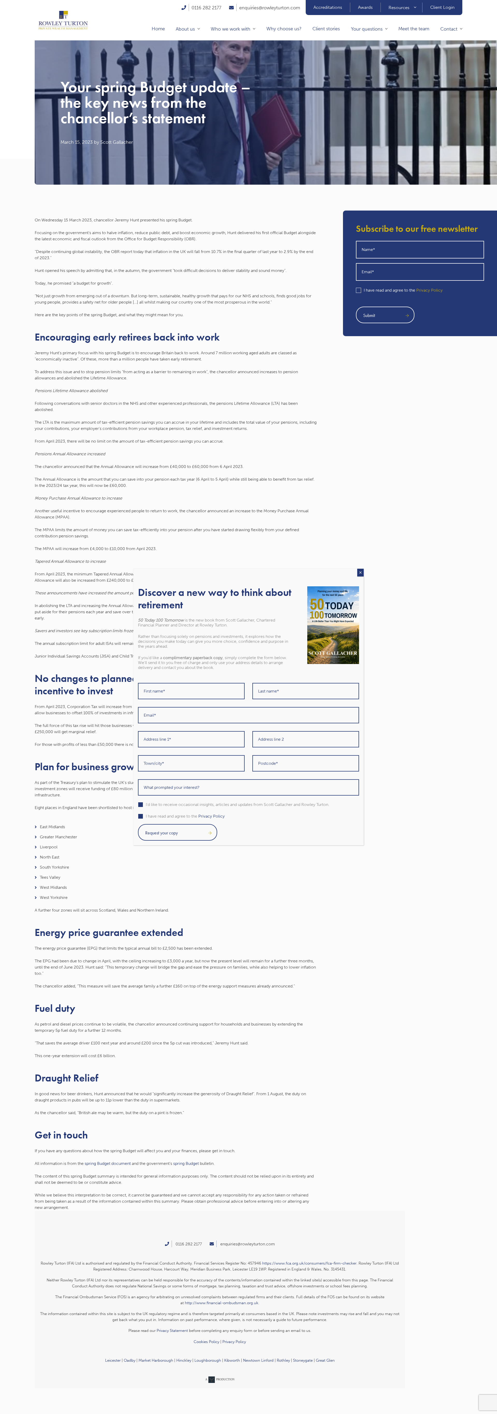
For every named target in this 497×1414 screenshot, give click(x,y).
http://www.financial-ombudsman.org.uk (221, 1303)
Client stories (326, 29)
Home (158, 29)
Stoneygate (303, 1360)
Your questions (367, 29)
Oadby (129, 1360)
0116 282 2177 (206, 8)
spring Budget (186, 1163)
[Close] (360, 572)
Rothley (283, 1360)
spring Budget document (108, 1163)
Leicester (113, 1360)
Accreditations (327, 7)
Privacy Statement (172, 1330)
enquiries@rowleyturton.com (269, 8)
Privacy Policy (429, 290)
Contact (448, 29)
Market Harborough (155, 1360)
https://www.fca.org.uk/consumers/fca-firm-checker (309, 1263)
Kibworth (232, 1360)
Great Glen (325, 1360)
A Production (220, 1379)
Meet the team (413, 29)
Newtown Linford (258, 1360)
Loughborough (207, 1360)
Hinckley (183, 1360)
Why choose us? (284, 29)
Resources (399, 7)
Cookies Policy (206, 1341)
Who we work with (230, 29)
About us (185, 29)
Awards (365, 7)
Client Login (442, 7)
